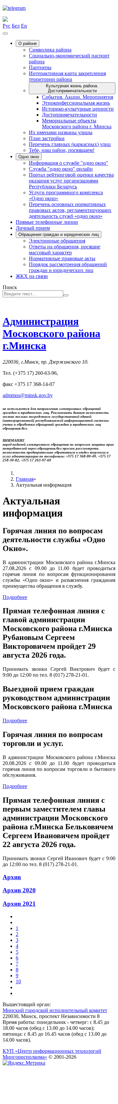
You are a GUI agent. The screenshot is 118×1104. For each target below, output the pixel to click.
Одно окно (28, 156)
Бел (16, 26)
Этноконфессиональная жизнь (76, 103)
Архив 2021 (19, 903)
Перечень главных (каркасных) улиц (70, 144)
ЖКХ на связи (32, 276)
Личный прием (33, 228)
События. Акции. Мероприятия (77, 97)
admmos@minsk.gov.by (28, 395)
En (24, 26)
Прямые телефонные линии (47, 222)
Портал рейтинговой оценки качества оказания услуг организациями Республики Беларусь (71, 180)
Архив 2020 (19, 890)
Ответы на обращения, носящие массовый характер (64, 249)
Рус (6, 26)
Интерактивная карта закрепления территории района (67, 76)
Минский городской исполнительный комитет (55, 1010)
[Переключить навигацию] (5, 33)
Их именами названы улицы (60, 132)
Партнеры (40, 67)
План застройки (47, 138)
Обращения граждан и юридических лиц (58, 234)
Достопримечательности (69, 114)
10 (18, 981)
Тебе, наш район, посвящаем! (61, 150)
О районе (27, 43)
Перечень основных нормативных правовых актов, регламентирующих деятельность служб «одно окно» (70, 210)
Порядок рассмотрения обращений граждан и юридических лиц (68, 267)
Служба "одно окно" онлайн (61, 169)
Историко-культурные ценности (78, 109)
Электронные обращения (57, 241)
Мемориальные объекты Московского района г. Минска (76, 123)
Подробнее (15, 597)
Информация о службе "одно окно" (68, 163)
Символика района (50, 50)
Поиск (10, 287)
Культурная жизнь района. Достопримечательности (72, 88)
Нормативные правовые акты (62, 258)
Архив (12, 877)
